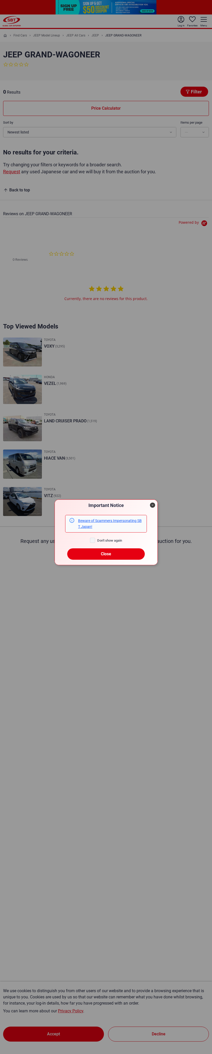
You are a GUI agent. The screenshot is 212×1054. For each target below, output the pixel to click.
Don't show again (109, 540)
